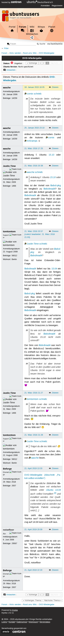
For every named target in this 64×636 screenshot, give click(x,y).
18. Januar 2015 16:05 (34, 87)
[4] (55, 493)
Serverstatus (45, 622)
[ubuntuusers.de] (21, 17)
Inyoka (15, 610)
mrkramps (32, 141)
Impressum (33, 622)
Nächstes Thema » (52, 600)
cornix (30, 93)
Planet (51, 26)
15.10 (51, 154)
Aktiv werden (15, 53)
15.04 (54, 268)
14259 (14, 98)
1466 (14, 186)
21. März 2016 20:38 (33, 165)
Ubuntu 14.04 (53, 489)
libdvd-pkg (55, 185)
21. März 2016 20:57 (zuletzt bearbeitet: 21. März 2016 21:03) (39, 234)
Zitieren (55, 87)
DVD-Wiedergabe (46, 53)
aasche (7, 87)
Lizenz (4, 622)
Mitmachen (32, 34)
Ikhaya (41, 26)
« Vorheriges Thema (32, 600)
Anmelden (45, 5)
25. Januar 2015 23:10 (34, 128)
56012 (14, 255)
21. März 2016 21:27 (33, 393)
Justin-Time (9, 166)
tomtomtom (9, 231)
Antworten (10, 70)
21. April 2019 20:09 (33, 529)
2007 (14, 485)
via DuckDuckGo (54, 44)
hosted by (6, 2)
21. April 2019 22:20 (33, 570)
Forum (22, 26)
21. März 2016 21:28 (33, 435)
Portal (12, 26)
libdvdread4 (49, 188)
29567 (14, 543)
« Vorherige (32, 63)
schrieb (37, 93)
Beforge (7, 468)
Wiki (32, 26)
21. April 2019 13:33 (33, 468)
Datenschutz (22, 622)
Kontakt (12, 622)
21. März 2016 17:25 (33, 148)
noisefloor (8, 529)
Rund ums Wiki (30, 53)
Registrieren (57, 5)
